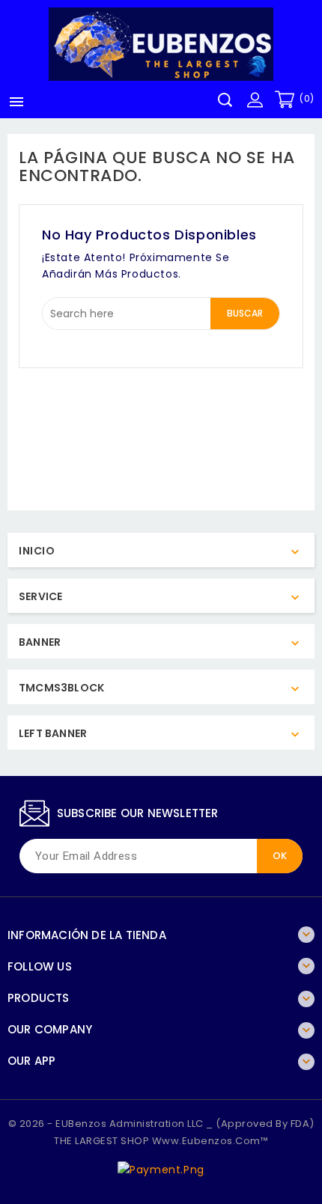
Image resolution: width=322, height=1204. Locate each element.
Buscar (245, 313)
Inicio (37, 550)
